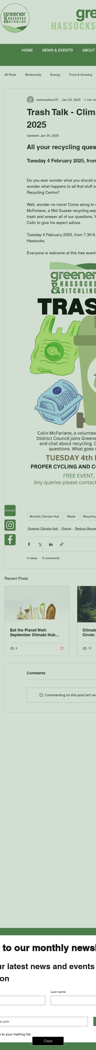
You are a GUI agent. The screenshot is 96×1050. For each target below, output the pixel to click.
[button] (48, 1041)
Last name (58, 992)
